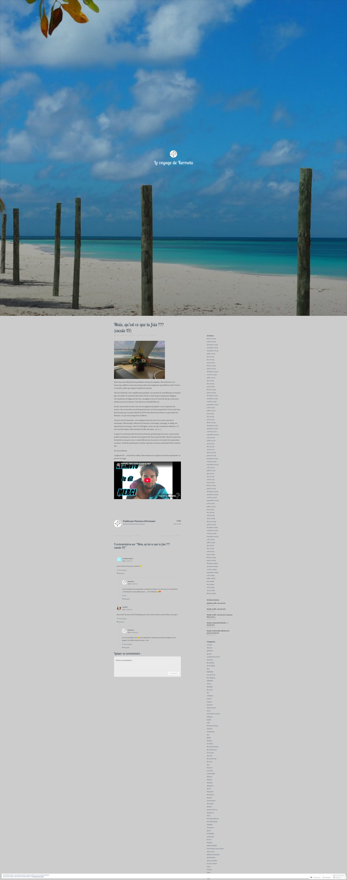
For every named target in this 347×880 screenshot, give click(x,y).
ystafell (124, 607)
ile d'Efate (210, 744)
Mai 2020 (210, 513)
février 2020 (210, 522)
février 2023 (210, 423)
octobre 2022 (211, 432)
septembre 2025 (212, 351)
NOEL (208, 816)
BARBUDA (210, 681)
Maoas (209, 789)
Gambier (209, 729)
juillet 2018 (210, 578)
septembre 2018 (212, 573)
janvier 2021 (210, 489)
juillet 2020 (210, 507)
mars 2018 (210, 590)
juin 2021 (209, 474)
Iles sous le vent (211, 759)
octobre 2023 (211, 402)
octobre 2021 (211, 462)
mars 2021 (210, 483)
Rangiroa (209, 843)
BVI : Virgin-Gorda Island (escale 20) (169, 536)
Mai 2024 (209, 384)
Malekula (210, 783)
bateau (133, 335)
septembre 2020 (212, 501)
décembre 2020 (211, 492)
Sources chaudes (212, 861)
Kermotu (209, 768)
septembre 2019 (212, 537)
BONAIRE (210, 687)
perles (209, 831)
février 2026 (210, 339)
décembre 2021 (211, 459)
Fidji (208, 723)
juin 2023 (209, 414)
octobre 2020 (211, 498)
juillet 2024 (210, 378)
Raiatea (209, 840)
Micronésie (210, 804)
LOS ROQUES (211, 774)
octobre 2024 (211, 375)
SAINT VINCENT (212, 846)
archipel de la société (213, 657)
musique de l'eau (212, 810)
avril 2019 (210, 551)
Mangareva (210, 786)
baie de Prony (211, 675)
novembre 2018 (211, 566)
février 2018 (210, 593)
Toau (208, 879)
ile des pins (210, 753)
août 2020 (210, 504)
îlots (208, 669)
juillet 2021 (210, 471)
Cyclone (209, 699)
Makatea (209, 777)
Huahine (209, 741)
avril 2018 (210, 588)
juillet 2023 (210, 411)
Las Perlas (210, 771)
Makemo (209, 780)
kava (208, 765)
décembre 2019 (211, 528)
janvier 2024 (210, 393)
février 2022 (210, 453)
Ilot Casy (209, 762)
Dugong (209, 702)
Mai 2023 (209, 417)
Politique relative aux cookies (38, 876)
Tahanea (209, 870)
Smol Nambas (211, 858)
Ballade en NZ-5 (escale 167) (216, 603)
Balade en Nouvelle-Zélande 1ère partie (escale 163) (218, 632)
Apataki (209, 654)
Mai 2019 (209, 548)
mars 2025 (210, 363)
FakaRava (210, 717)
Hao (208, 735)
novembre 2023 (211, 399)
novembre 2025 (211, 348)
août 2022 (210, 438)
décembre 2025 (211, 345)
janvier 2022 (210, 456)
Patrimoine (210, 828)
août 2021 (210, 468)
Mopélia (209, 807)
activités (209, 645)
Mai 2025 (209, 360)
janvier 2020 (210, 525)
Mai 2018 (209, 585)
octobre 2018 (211, 570)
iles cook (209, 756)
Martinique (210, 795)
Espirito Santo (211, 708)
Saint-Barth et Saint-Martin (215, 849)
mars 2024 (210, 387)
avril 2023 (210, 420)
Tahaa (209, 867)
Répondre (121, 573)
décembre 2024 (211, 372)
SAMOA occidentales (213, 855)
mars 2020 (210, 519)
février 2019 (210, 558)
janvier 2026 (210, 342)
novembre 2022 (211, 429)
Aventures (210, 660)
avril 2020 (210, 516)
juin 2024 (209, 381)
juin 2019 (209, 546)
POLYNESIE (210, 834)
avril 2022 (210, 450)
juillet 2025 (210, 354)
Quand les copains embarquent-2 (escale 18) (127, 536)
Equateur (210, 705)
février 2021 (210, 486)
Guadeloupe (210, 732)
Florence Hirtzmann (121, 335)
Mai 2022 (210, 447)
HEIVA (209, 738)
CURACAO (210, 696)
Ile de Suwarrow (212, 750)
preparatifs (210, 837)
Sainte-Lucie (211, 852)
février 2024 (210, 390)
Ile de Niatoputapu (213, 747)
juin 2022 (209, 444)
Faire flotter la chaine (213, 714)
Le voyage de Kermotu (173, 162)
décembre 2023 (211, 396)
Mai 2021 (209, 477)
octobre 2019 (211, 534)
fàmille (209, 720)
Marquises (210, 792)
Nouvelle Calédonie (213, 819)
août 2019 (210, 540)
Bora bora (210, 690)
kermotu (131, 581)
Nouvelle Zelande (212, 822)
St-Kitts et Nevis (212, 864)
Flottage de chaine (212, 726)
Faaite (209, 711)
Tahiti (209, 873)
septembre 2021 (212, 465)
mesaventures (211, 801)
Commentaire (173, 673)
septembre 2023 (212, 405)
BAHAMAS (210, 672)
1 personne (124, 570)
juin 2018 (209, 581)
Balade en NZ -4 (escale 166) (216, 609)
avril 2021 (210, 480)
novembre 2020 (211, 495)
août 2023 (210, 408)
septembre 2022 (212, 435)
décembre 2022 (211, 426)
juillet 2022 (210, 441)
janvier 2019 (210, 561)
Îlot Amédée (210, 663)
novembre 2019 (211, 531)
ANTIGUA (210, 651)
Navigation (210, 813)
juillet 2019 (210, 543)
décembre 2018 (211, 563)
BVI (208, 693)
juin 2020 (209, 510)
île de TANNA (211, 666)
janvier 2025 (210, 369)
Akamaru (209, 648)
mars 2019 (210, 555)
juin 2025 (209, 357)
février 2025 (210, 366)
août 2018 (210, 575)
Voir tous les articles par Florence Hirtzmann (134, 524)
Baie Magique (211, 678)
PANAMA (209, 825)
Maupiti (209, 798)
